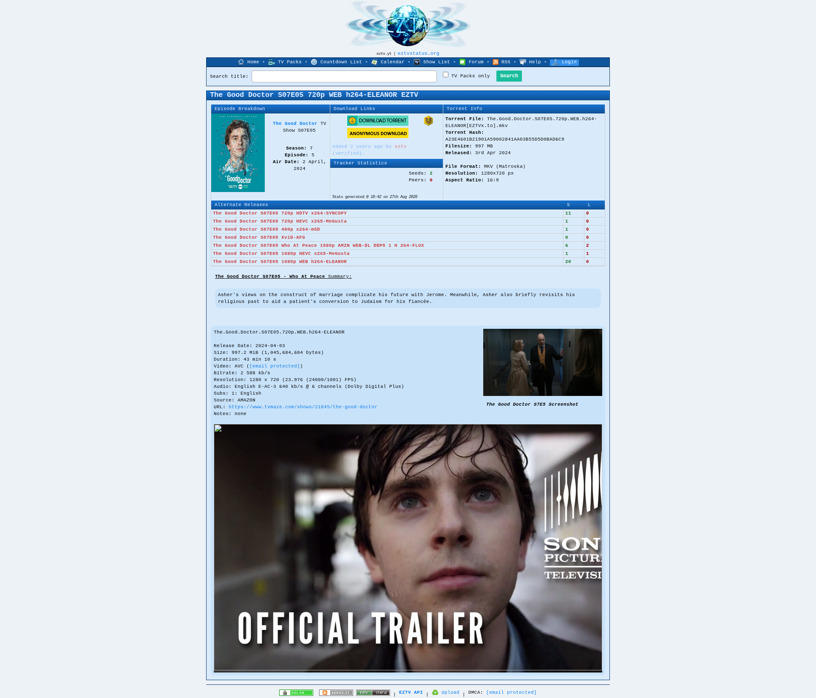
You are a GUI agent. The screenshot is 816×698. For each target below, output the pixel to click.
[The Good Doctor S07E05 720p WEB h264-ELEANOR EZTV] (542, 394)
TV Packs (290, 62)
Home (253, 62)
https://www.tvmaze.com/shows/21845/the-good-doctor (303, 407)
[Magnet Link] (428, 124)
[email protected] (274, 366)
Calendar (393, 62)
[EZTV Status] (373, 694)
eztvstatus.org (418, 53)
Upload (450, 692)
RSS (506, 62)
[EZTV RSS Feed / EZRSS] (336, 694)
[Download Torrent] (377, 124)
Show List (436, 62)
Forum (476, 62)
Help (535, 62)
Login (569, 62)
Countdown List (341, 62)
